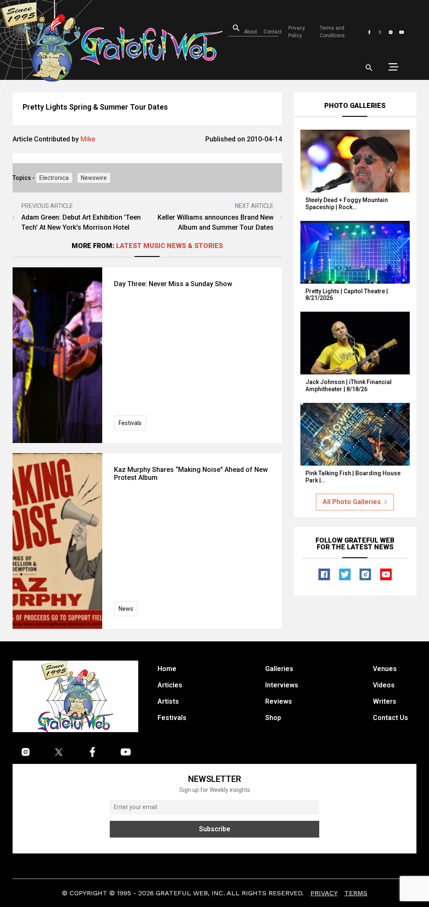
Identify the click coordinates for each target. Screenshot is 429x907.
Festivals (130, 423)
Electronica (54, 177)
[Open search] (369, 68)
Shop (273, 718)
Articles (170, 685)
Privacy (324, 893)
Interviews (281, 685)
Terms (355, 893)
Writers (384, 701)
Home (167, 669)
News (126, 609)
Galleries (279, 669)
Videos (384, 685)
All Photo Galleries (352, 502)
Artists (168, 701)
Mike (87, 139)
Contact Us (390, 718)
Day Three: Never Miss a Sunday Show (173, 284)
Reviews (278, 701)
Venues (385, 669)
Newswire (94, 177)
